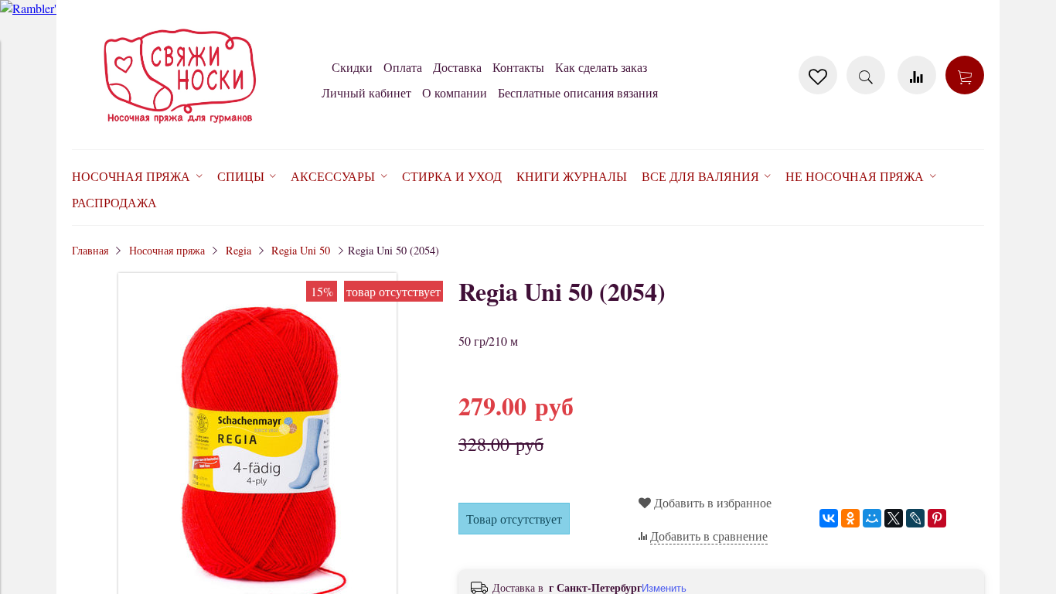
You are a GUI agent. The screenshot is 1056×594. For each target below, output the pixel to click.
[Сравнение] (917, 75)
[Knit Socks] (180, 126)
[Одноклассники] (850, 518)
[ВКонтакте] (828, 518)
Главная (90, 250)
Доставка (457, 67)
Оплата (402, 67)
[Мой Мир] (872, 518)
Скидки (352, 67)
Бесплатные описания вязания (578, 92)
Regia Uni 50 (300, 250)
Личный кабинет (366, 92)
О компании (454, 92)
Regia (238, 250)
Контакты (518, 67)
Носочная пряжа (167, 250)
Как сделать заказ (601, 67)
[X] (893, 518)
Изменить (664, 588)
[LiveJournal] (915, 518)
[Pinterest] (937, 518)
